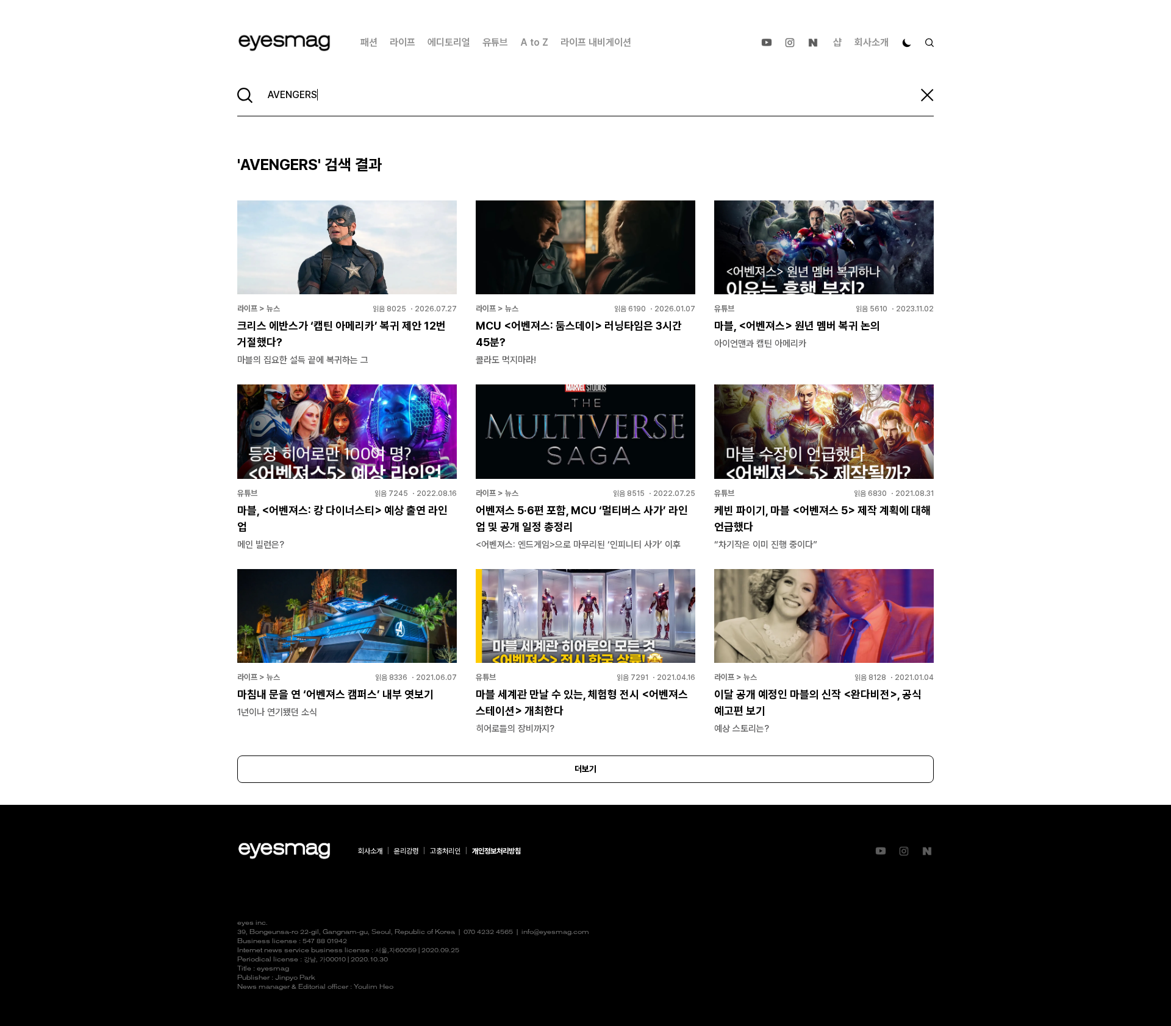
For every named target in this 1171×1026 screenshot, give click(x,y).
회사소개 (871, 42)
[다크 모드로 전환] (906, 42)
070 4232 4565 (488, 932)
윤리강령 (406, 851)
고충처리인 (445, 851)
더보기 (585, 769)
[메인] (284, 43)
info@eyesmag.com (555, 932)
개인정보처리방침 (496, 851)
